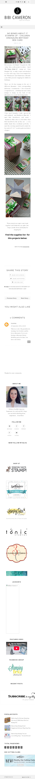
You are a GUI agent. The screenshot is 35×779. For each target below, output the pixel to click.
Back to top (25, 777)
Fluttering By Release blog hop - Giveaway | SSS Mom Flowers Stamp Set (20, 720)
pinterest (23, 428)
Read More (20, 415)
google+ (9, 435)
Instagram (9, 428)
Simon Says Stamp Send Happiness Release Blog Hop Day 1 (20, 728)
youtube (17, 435)
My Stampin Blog (26, 246)
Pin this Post (18, 282)
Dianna (13, 323)
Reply (29, 341)
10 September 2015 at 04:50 (18, 326)
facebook (16, 428)
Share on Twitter (18, 278)
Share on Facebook (18, 275)
